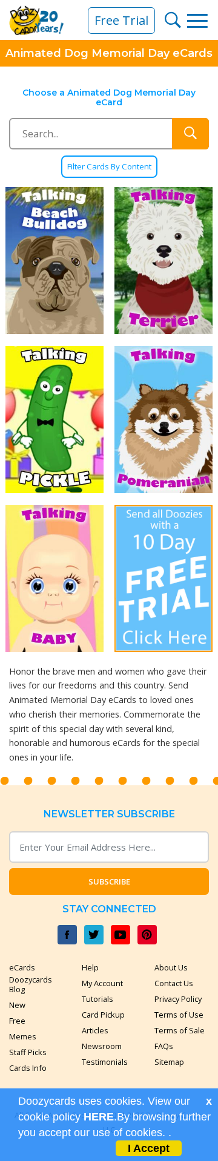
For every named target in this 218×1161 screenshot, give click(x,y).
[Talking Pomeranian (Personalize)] (163, 419)
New (17, 1005)
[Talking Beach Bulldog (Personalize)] (54, 260)
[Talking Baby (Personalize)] (54, 578)
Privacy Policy (178, 999)
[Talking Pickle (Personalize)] (54, 419)
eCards (22, 967)
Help (90, 967)
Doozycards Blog (30, 984)
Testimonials (105, 1062)
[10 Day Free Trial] (163, 578)
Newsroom (102, 1046)
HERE (99, 1117)
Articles (95, 1030)
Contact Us (173, 983)
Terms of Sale (179, 1030)
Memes (22, 1036)
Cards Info (28, 1068)
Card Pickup (103, 1014)
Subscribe (109, 881)
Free (17, 1020)
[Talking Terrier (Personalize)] (163, 260)
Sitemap (169, 1062)
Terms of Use (178, 1014)
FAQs (163, 1046)
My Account (102, 983)
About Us (171, 967)
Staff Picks (28, 1052)
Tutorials (97, 999)
